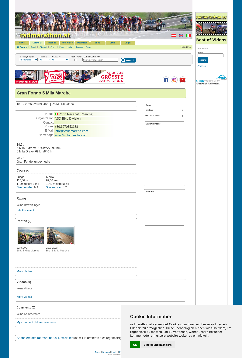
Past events (76, 57)
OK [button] (135, 344)
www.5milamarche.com (71, 135)
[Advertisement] (103, 6)
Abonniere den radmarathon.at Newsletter (45, 337)
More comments (45, 322)
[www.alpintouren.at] (211, 80)
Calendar (37, 43)
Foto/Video (67, 43)
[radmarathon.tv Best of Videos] (211, 28)
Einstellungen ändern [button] (158, 344)
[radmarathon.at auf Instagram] (174, 82)
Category (56, 57)
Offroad (43, 47)
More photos (24, 271)
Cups (52, 47)
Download (82, 43)
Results (52, 43)
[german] (173, 36)
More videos (24, 296)
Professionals (65, 47)
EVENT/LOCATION (92, 57)
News (22, 43)
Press (98, 352)
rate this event (25, 210)
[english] (180, 36)
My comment (25, 322)
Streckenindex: (25, 187)
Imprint (114, 352)
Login (128, 43)
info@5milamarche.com (71, 131)
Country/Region (27, 57)
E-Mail (200, 52)
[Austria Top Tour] (70, 83)
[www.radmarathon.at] (43, 38)
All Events (22, 47)
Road (33, 47)
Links (112, 43)
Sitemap (106, 352)
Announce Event (83, 47)
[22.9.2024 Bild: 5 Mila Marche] (31, 244)
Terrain (43, 57)
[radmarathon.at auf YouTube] (182, 82)
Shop (97, 43)
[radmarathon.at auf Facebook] (165, 82)
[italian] (187, 36)
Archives (202, 66)
